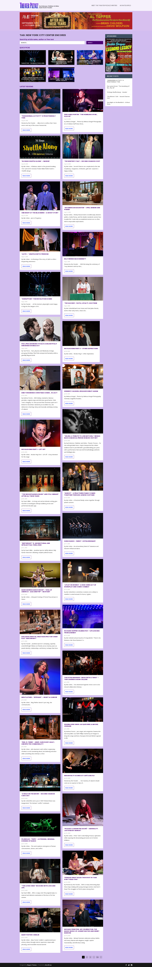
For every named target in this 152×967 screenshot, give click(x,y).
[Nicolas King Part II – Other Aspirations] (81, 333)
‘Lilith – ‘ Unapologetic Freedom (34, 254)
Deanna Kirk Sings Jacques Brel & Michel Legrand (81, 725)
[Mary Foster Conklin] (40, 920)
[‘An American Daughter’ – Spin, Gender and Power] (82, 193)
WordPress (48, 965)
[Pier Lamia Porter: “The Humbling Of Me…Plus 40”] (82, 100)
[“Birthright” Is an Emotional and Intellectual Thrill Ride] (40, 528)
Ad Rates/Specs (125, 5)
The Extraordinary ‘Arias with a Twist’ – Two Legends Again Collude (81, 678)
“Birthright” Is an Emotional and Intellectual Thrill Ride (35, 544)
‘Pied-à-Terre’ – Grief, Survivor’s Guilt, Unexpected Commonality (38, 743)
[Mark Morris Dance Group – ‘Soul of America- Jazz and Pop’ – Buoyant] (40, 575)
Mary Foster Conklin (30, 935)
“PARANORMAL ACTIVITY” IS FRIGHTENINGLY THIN (38, 117)
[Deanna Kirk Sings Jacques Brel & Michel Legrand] (82, 709)
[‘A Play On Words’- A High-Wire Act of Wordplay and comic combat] (82, 570)
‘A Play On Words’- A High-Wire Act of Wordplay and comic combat (80, 586)
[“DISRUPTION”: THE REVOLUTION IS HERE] (40, 284)
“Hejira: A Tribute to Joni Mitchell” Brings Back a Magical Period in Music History (82, 437)
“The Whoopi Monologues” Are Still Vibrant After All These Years (40, 495)
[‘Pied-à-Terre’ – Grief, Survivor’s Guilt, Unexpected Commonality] (40, 727)
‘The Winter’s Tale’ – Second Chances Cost (82, 161)
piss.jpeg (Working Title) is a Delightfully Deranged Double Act (39, 345)
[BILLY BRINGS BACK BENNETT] (82, 244)
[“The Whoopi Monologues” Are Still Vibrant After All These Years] (40, 479)
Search (90, 42)
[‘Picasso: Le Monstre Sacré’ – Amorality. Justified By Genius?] (82, 810)
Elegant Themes (32, 965)
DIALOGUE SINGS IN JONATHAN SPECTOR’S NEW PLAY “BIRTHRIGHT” (39, 638)
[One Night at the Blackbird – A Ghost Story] (40, 195)
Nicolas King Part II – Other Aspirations (81, 349)
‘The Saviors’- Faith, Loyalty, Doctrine (80, 303)
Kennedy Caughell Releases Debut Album (81, 391)
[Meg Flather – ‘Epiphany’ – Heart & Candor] (40, 677)
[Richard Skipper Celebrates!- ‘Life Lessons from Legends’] (82, 616)
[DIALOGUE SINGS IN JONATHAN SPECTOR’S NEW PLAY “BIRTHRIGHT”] (40, 622)
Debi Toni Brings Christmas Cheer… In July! (39, 393)
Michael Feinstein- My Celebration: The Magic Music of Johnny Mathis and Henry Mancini (81, 931)
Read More (26, 130)
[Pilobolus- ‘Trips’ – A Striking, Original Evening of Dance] (40, 825)
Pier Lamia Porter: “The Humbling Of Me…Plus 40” (81, 115)
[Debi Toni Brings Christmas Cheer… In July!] (40, 378)
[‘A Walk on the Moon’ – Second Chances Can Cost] (40, 777)
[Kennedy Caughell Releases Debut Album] (82, 376)
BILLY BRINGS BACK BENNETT (75, 259)
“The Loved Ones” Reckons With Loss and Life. (38, 887)
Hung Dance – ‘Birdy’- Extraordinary (80, 541)
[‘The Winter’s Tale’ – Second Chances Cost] (82, 146)
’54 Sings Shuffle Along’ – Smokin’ (35, 161)
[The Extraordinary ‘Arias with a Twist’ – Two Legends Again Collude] (82, 663)
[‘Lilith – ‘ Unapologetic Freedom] (40, 239)
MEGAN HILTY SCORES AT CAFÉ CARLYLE (79, 776)
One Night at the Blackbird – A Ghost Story (39, 213)
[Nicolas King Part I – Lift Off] (40, 433)
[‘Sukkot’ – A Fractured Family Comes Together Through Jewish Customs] (82, 476)
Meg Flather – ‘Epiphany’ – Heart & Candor (39, 697)
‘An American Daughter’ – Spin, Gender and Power (82, 209)
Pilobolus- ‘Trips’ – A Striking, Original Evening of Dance (38, 840)
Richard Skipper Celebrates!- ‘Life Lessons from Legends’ (82, 632)
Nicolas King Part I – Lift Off (33, 449)
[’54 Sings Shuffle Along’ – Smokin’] (40, 147)
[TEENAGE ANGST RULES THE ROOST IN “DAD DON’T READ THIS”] (82, 863)
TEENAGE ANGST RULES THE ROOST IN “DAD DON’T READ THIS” (80, 878)
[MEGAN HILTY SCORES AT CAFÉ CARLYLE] (82, 761)
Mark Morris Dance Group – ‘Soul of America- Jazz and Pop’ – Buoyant (36, 591)
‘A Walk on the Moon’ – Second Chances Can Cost (38, 795)
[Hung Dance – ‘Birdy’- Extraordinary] (82, 526)
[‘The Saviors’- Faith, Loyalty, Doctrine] (82, 289)
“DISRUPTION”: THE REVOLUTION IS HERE (36, 299)
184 (97, 957)
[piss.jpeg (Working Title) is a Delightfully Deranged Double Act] (40, 329)
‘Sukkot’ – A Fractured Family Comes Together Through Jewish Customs (79, 494)
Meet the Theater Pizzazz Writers (104, 5)
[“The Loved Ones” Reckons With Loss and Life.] (40, 871)
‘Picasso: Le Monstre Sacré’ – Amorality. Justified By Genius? (81, 830)
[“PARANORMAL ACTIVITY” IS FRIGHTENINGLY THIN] (40, 101)
